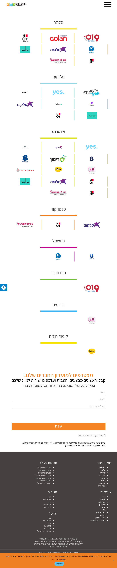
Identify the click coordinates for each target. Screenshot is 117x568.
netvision (101, 502)
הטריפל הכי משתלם (43, 531)
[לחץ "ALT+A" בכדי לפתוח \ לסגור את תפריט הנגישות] (3, 287)
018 (103, 507)
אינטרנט (102, 475)
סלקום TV (47, 504)
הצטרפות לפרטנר (44, 473)
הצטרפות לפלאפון (44, 467)
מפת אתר (101, 486)
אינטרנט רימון (100, 517)
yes (50, 502)
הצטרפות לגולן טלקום (43, 478)
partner (102, 504)
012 (103, 496)
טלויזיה (102, 473)
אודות (103, 480)
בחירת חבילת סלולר (43, 483)
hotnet (102, 499)
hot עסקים (47, 499)
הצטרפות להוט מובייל (43, 475)
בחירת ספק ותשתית (97, 520)
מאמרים (102, 483)
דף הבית (102, 467)
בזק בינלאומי (100, 512)
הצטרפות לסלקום (44, 470)
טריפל (103, 478)
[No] (113, 560)
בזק (104, 510)
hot (50, 496)
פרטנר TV (47, 507)
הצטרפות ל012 (45, 480)
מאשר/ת (59, 564)
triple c (102, 515)
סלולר (103, 470)
